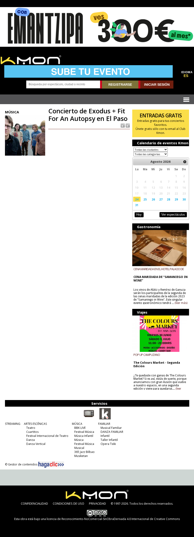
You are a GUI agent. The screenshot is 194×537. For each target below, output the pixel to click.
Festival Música (84, 432)
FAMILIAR (104, 424)
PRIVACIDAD (97, 503)
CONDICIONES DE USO (68, 503)
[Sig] (185, 162)
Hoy (139, 214)
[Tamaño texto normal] (122, 125)
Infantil (105, 436)
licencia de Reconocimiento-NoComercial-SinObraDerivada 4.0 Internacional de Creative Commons (113, 519)
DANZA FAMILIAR (112, 432)
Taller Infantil (109, 440)
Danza (30, 440)
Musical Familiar (111, 428)
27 (161, 199)
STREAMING (12, 424)
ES (186, 76)
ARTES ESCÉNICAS (35, 424)
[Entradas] (105, 418)
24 (136, 199)
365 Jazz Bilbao (84, 452)
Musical (79, 448)
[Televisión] (89, 418)
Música (79, 440)
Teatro (30, 428)
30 (184, 199)
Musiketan (81, 456)
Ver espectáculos (173, 214)
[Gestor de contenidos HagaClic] (51, 464)
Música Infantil (83, 436)
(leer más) (181, 303)
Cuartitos (32, 432)
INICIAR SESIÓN (157, 84)
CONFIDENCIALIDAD (34, 503)
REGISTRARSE (120, 84)
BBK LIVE (80, 428)
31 (136, 205)
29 (176, 199)
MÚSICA (77, 424)
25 (145, 199)
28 (168, 199)
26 (153, 199)
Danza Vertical (35, 444)
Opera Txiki (108, 444)
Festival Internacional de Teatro (47, 436)
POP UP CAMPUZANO (146, 355)
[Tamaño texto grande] (127, 125)
